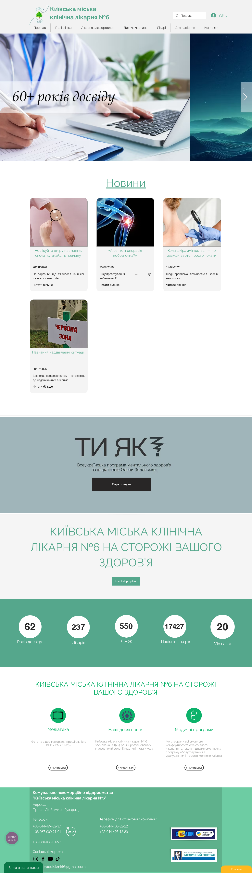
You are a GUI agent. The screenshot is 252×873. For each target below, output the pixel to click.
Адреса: (40, 804)
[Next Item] (245, 97)
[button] (63, 27)
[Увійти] (213, 15)
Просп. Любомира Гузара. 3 (56, 810)
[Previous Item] (7, 97)
